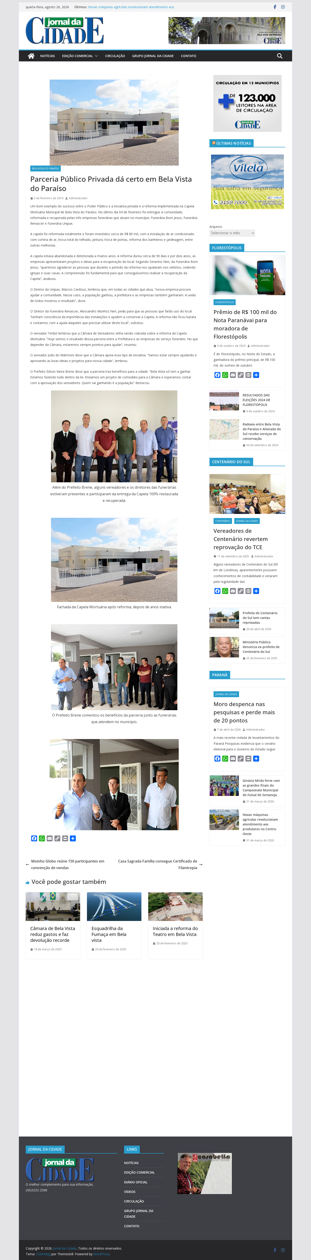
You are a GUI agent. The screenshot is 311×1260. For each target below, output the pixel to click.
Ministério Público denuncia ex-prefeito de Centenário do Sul (261, 647)
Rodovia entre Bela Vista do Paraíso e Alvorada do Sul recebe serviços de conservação (262, 431)
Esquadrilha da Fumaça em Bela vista (109, 934)
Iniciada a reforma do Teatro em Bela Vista (175, 931)
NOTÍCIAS (47, 56)
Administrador (78, 198)
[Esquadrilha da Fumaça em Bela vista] (114, 895)
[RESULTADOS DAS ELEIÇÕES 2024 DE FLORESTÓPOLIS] (224, 403)
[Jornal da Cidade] (31, 55)
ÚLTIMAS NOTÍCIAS (233, 143)
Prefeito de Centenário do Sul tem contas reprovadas (260, 618)
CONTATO (188, 56)
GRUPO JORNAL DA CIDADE (153, 56)
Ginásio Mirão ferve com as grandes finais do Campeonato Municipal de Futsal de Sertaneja (131, 7)
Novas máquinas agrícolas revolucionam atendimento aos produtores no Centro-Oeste (260, 824)
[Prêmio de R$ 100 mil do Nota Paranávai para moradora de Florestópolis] (247, 275)
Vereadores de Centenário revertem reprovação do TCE (241, 539)
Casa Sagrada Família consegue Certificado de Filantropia (157, 864)
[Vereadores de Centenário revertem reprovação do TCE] (247, 494)
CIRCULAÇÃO (115, 56)
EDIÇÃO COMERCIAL (77, 56)
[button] (95, 56)
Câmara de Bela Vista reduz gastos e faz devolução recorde (52, 934)
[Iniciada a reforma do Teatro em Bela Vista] (175, 895)
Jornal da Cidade (247, 521)
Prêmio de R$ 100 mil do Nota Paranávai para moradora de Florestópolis (245, 324)
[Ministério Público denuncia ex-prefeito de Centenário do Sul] (224, 650)
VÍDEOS (129, 1192)
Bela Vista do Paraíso (45, 168)
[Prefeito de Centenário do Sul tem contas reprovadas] (224, 621)
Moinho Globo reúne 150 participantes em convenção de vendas (67, 864)
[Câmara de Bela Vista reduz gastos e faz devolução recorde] (53, 895)
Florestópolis (224, 302)
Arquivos (215, 226)
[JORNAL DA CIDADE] (60, 1161)
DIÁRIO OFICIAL (136, 1182)
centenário (222, 521)
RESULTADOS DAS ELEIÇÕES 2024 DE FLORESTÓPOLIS (256, 400)
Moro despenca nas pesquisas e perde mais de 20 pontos (244, 712)
